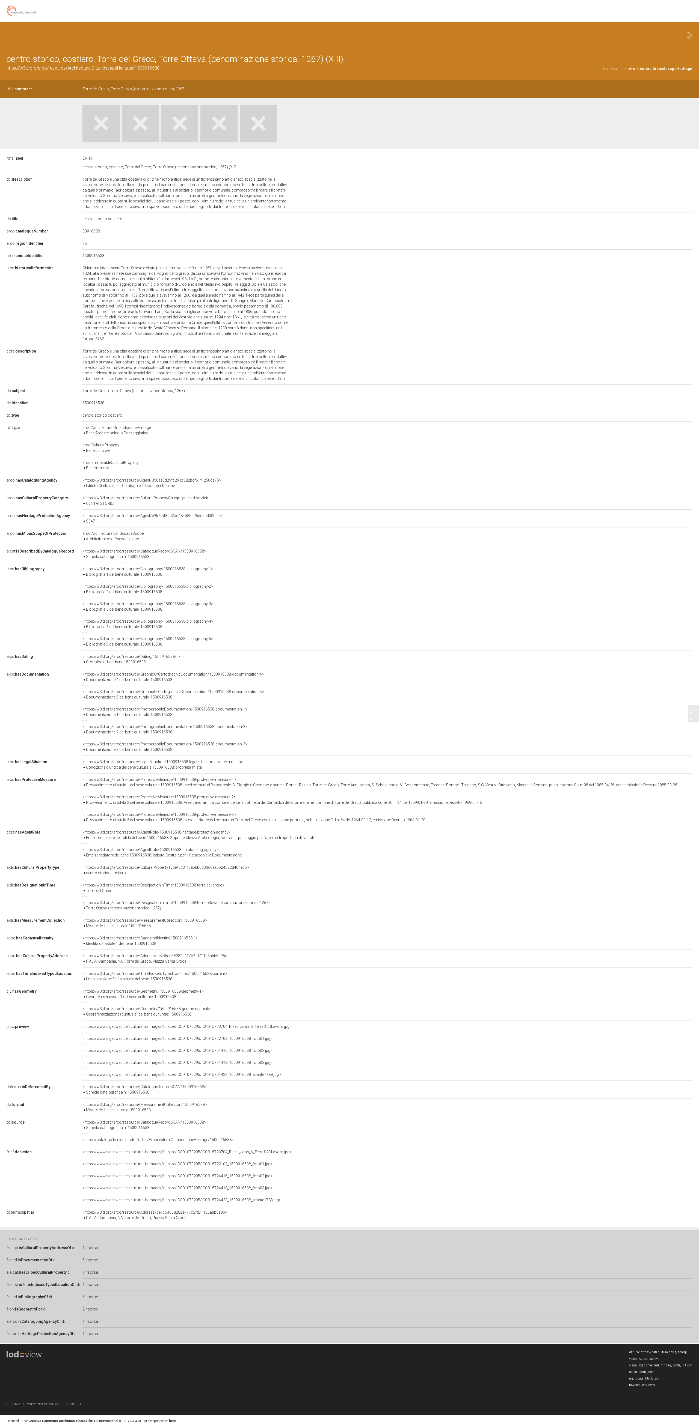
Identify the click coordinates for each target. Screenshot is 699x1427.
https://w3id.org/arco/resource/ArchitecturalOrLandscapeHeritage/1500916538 (83, 68)
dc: (19, 179)
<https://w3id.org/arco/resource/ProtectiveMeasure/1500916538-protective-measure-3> (253, 817)
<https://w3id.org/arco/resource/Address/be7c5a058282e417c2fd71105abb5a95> (154, 958)
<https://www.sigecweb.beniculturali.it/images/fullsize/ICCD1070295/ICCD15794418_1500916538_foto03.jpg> (177, 1062)
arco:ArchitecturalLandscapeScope (113, 536)
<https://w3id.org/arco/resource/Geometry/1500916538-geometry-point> (146, 1011)
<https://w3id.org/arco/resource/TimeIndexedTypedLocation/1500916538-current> (154, 976)
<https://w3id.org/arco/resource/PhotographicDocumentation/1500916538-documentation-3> (164, 747)
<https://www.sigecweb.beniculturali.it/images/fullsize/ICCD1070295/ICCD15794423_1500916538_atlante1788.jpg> (181, 1074)
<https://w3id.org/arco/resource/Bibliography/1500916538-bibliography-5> (147, 641)
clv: (22, 991)
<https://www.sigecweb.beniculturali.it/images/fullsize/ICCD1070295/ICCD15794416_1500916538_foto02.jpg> (177, 1050)
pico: (18, 1026)
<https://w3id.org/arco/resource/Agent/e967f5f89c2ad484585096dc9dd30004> (152, 518)
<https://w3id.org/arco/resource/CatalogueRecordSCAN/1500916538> (144, 554)
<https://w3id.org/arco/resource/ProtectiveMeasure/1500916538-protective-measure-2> (282, 800)
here (172, 1421)
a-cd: (30, 268)
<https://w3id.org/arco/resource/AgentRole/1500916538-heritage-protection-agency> (198, 835)
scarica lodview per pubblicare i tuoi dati (44, 1404)
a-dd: (33, 867)
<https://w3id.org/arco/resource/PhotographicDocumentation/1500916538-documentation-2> (164, 729)
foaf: (19, 1152)
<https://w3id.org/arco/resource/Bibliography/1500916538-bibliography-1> (147, 572)
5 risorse (90, 1260)
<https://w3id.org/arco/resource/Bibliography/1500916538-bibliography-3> (147, 606)
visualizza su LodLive (644, 1359)
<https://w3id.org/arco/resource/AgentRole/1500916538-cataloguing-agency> (162, 852)
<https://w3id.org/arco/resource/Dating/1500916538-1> (131, 659)
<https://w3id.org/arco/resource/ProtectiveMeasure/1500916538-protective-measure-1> (379, 782)
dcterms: (29, 1087)
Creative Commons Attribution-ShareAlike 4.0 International (73, 1421)
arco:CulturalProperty (100, 448)
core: (21, 351)
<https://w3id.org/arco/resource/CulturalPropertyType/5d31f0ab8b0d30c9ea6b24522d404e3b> (165, 870)
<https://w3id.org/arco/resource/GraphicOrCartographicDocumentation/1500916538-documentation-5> (173, 694)
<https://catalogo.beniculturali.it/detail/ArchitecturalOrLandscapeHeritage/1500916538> (158, 1140)
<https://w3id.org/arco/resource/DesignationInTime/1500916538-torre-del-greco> (153, 888)
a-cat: (40, 551)
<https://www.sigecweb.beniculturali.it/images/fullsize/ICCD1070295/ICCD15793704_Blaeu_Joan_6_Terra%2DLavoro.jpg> (187, 1026)
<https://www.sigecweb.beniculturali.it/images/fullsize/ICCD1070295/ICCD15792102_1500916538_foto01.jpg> (177, 1038)
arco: (27, 231)
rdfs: (19, 89)
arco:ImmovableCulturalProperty (110, 465)
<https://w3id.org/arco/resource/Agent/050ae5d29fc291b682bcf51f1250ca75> (151, 483)
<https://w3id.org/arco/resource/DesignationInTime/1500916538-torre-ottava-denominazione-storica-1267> (176, 905)
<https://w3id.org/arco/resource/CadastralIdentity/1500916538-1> (140, 941)
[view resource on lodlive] (689, 35)
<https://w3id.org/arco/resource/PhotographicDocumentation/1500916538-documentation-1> (164, 712)
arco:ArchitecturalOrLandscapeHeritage (116, 430)
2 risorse (90, 1309)
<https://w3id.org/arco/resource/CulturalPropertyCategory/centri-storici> (145, 501)
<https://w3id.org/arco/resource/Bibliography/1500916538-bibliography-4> (147, 624)
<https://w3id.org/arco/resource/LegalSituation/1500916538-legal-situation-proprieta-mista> (162, 764)
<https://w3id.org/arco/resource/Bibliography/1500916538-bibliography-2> (147, 589)
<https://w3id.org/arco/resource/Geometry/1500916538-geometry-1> (143, 994)
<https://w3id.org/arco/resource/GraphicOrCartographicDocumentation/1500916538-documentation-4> (173, 677)
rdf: (13, 427)
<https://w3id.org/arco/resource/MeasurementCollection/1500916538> (144, 923)
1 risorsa (90, 1248)
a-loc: (30, 938)
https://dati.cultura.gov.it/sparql (664, 1352)
